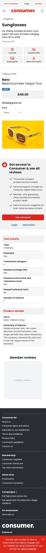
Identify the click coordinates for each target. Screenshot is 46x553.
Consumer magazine (12, 459)
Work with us (8, 514)
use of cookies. (29, 548)
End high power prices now (14, 496)
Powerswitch (8, 479)
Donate (38, 3)
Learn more (28, 224)
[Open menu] (4, 11)
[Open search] (42, 11)
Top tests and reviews (12, 467)
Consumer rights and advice (15, 425)
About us (6, 421)
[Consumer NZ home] (23, 10)
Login (26, 3)
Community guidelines (13, 442)
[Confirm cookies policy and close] (43, 539)
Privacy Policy (8, 438)
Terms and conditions (12, 434)
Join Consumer (11, 3)
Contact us (7, 446)
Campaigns (8, 491)
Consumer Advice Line (12, 463)
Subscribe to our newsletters (16, 430)
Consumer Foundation (12, 483)
